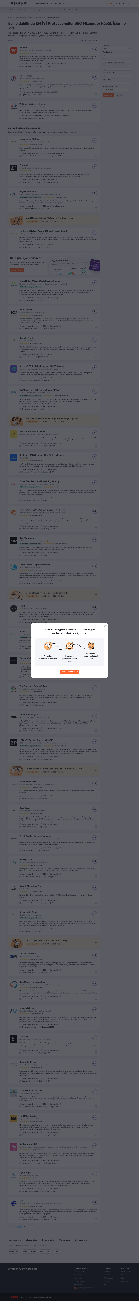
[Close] (105, 625)
